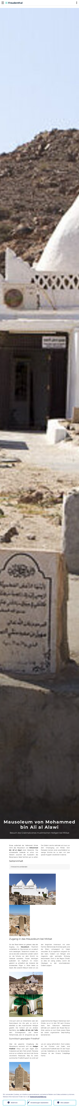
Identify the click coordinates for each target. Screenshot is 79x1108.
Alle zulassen (64, 1103)
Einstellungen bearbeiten (39, 1103)
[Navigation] (2, 2)
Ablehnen (14, 1103)
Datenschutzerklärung (38, 1097)
